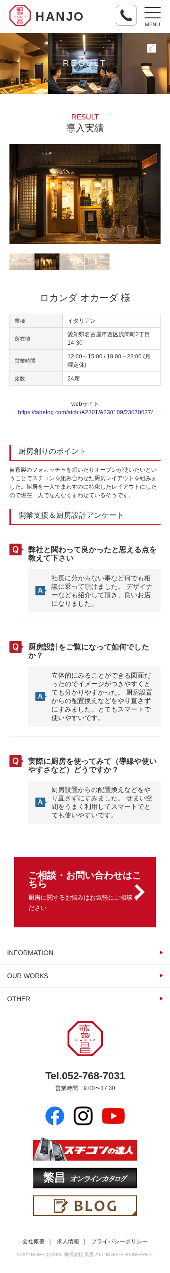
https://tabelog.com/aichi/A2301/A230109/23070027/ (85, 412)
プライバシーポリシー (119, 1241)
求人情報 (68, 1241)
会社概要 (33, 1241)
